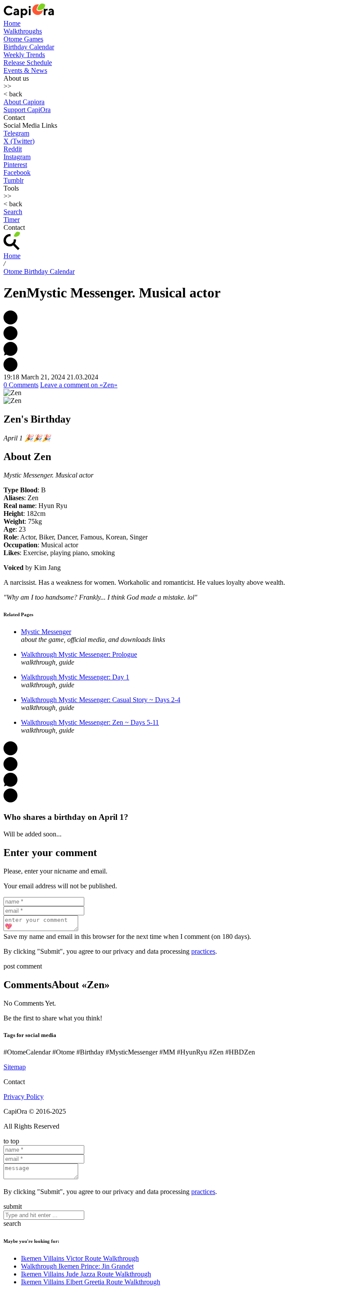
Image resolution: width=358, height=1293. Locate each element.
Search (12, 211)
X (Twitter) (18, 141)
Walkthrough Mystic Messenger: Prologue (79, 654)
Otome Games (23, 39)
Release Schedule (27, 62)
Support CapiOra (27, 109)
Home (12, 23)
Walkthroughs (22, 31)
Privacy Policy (23, 1096)
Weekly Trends (24, 54)
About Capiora (24, 102)
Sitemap (14, 1067)
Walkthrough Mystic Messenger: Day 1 (75, 677)
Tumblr (13, 180)
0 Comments (20, 385)
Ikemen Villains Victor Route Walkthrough (80, 1258)
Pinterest (15, 164)
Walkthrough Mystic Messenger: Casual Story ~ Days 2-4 (100, 699)
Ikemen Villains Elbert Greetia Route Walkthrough (90, 1282)
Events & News (25, 70)
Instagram (17, 156)
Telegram (16, 133)
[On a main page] (28, 15)
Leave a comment (78, 385)
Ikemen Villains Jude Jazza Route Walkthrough (86, 1274)
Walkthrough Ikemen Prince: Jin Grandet (77, 1266)
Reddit (12, 149)
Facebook (17, 172)
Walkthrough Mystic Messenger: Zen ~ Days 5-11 (90, 722)
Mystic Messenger (46, 631)
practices (203, 951)
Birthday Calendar (28, 47)
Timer (11, 219)
